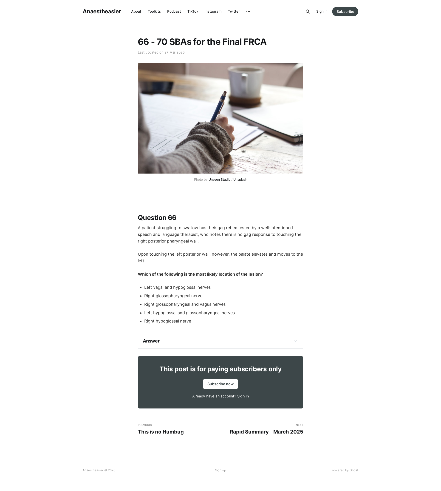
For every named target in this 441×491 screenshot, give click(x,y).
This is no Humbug (161, 429)
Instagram (213, 11)
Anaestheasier (102, 11)
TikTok (192, 11)
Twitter (234, 11)
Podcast (174, 11)
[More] (248, 11)
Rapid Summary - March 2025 (266, 429)
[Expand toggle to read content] (295, 340)
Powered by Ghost (344, 470)
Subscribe (345, 11)
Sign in (322, 11)
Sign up (220, 470)
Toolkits (154, 11)
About (136, 11)
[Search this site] (307, 11)
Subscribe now (220, 384)
